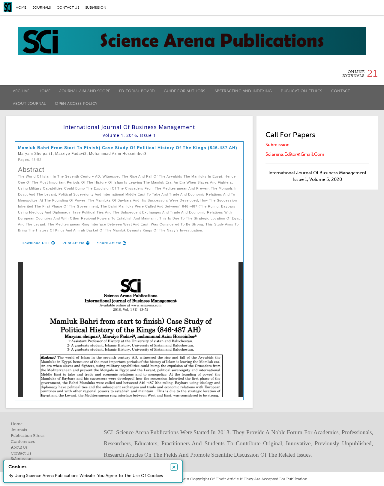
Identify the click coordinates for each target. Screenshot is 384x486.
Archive (21, 91)
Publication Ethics (301, 91)
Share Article (110, 243)
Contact (340, 91)
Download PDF (36, 243)
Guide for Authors (184, 91)
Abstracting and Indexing (243, 91)
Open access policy (76, 103)
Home (21, 7)
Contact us (68, 7)
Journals (41, 7)
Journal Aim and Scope (84, 91)
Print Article (74, 243)
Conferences (23, 441)
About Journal (29, 103)
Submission (95, 7)
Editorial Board (137, 91)
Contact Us (21, 453)
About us (19, 447)
